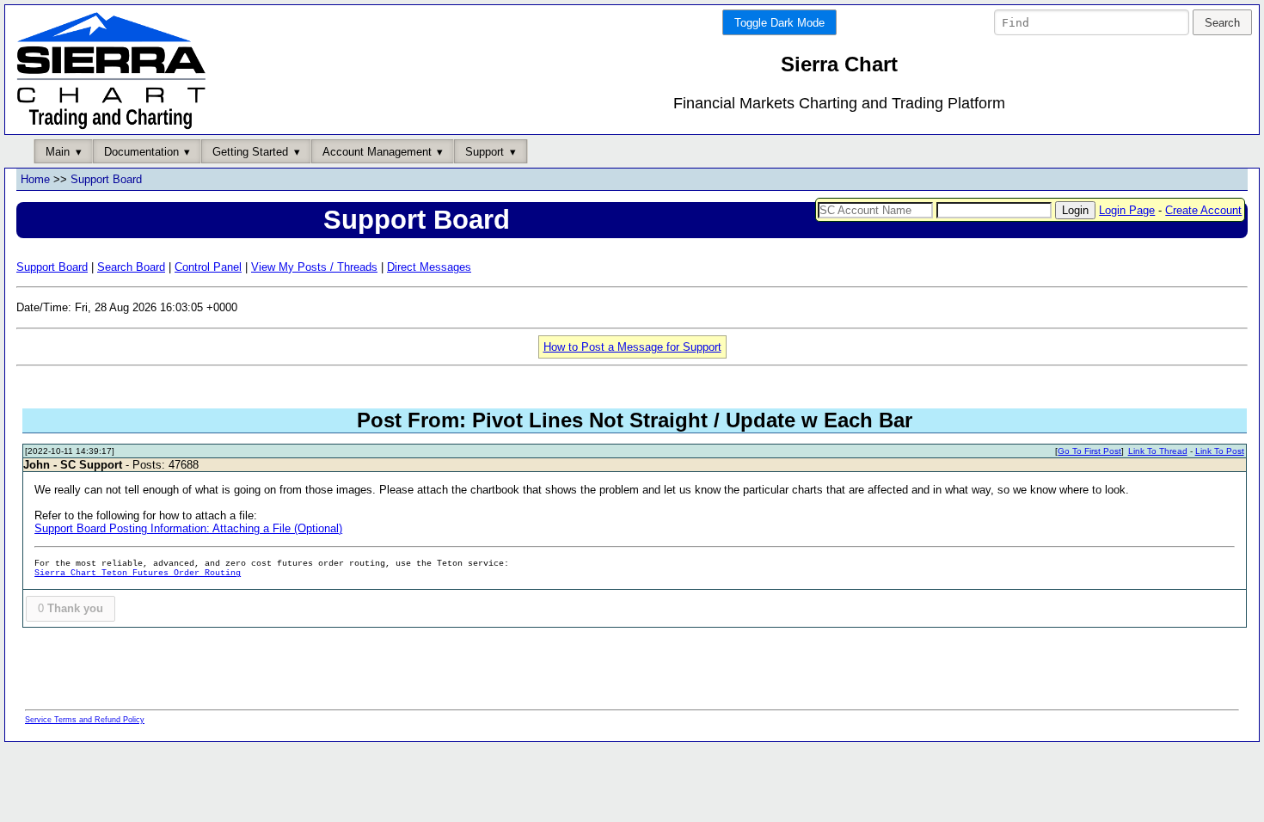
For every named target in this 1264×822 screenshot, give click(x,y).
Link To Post (1219, 451)
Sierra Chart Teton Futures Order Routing (137, 573)
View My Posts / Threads (314, 267)
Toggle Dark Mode (779, 22)
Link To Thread (1157, 451)
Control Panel (208, 267)
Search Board (131, 267)
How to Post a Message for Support (632, 346)
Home (35, 179)
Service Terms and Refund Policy (84, 719)
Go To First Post (1089, 451)
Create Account (1203, 210)
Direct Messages (429, 267)
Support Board (106, 179)
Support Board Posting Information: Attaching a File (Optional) (188, 528)
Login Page (1127, 210)
